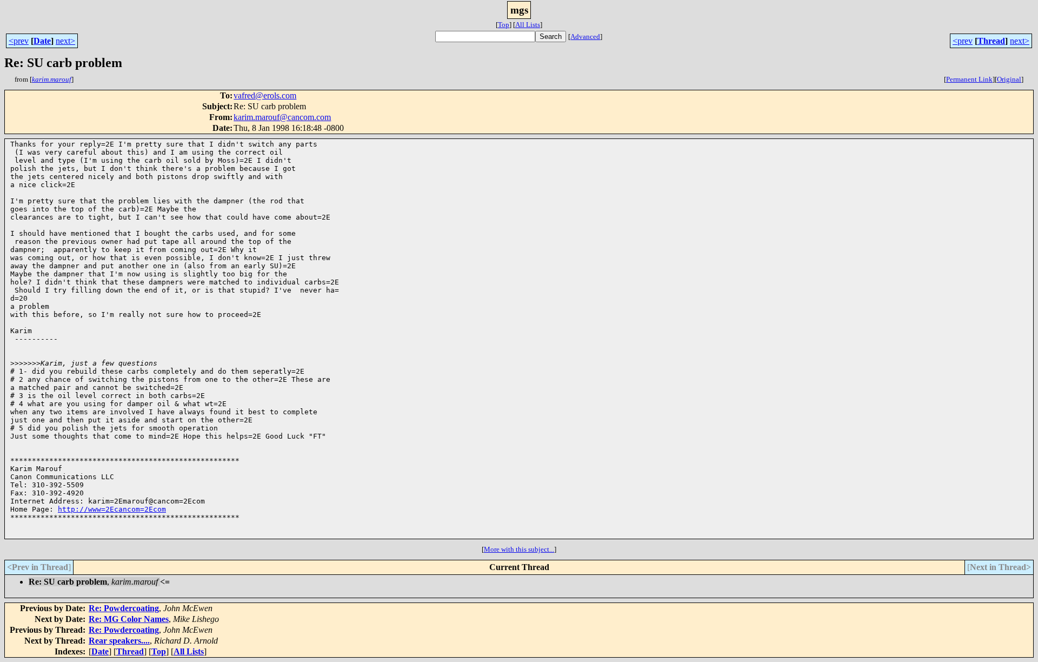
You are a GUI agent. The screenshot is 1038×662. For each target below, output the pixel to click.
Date (42, 40)
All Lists (527, 25)
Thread (991, 40)
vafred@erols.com (265, 95)
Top (503, 25)
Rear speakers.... (119, 640)
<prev (19, 40)
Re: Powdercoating (124, 608)
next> (65, 40)
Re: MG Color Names (129, 619)
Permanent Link (969, 79)
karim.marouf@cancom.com (282, 117)
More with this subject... (519, 549)
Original (1009, 79)
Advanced (585, 36)
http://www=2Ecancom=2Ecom (112, 509)
